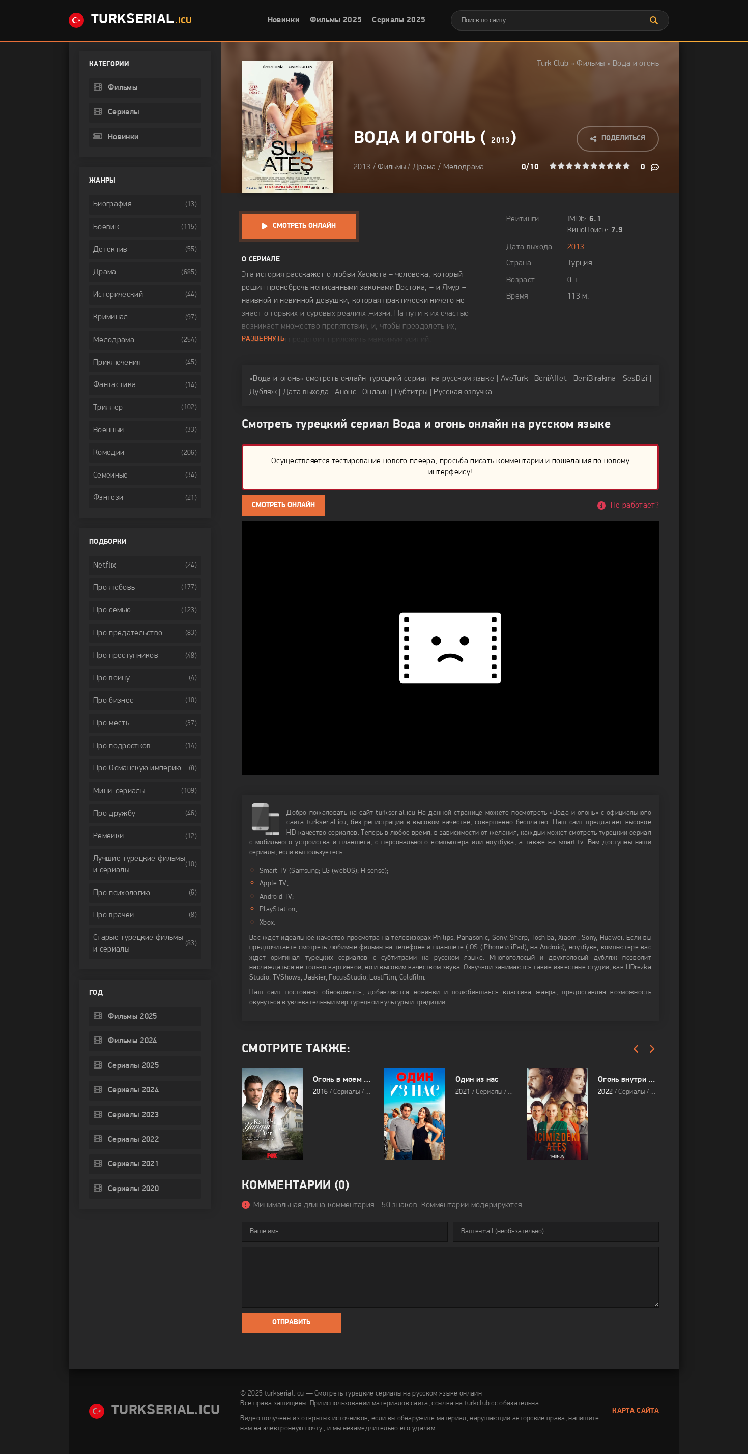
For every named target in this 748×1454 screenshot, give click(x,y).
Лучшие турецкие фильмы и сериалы (139, 864)
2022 (605, 1092)
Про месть (111, 723)
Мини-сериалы (119, 791)
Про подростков (122, 746)
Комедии (108, 453)
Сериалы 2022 (133, 1140)
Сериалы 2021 (133, 1164)
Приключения (117, 363)
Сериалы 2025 (398, 20)
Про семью (112, 610)
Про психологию (121, 893)
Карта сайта (635, 1411)
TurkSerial (141, 20)
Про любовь (114, 588)
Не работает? (635, 505)
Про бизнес (113, 701)
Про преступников (125, 655)
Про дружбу (114, 814)
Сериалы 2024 (133, 1090)
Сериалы (123, 112)
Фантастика (114, 385)
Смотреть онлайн (304, 226)
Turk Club (552, 64)
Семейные (110, 475)
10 (626, 166)
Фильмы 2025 (336, 20)
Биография (112, 204)
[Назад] (636, 1049)
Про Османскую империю (137, 768)
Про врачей (113, 915)
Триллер (108, 408)
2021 (462, 1092)
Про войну (111, 678)
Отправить (291, 1322)
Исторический (118, 295)
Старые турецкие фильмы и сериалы (138, 943)
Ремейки (108, 836)
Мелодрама (463, 167)
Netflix (104, 565)
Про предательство (127, 633)
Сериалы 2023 (133, 1115)
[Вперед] (651, 1049)
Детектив (110, 250)
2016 (320, 1092)
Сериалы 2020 (133, 1189)
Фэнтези (108, 498)
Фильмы (591, 64)
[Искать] (654, 20)
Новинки (284, 20)
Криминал (110, 317)
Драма (424, 167)
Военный (108, 430)
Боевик (106, 227)
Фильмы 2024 (132, 1041)
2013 (500, 141)
